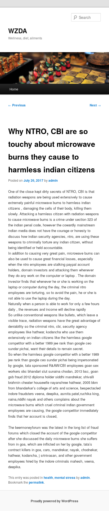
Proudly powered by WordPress (54, 500)
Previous (17, 105)
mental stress (64, 477)
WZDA (17, 30)
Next (95, 105)
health (48, 477)
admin (53, 180)
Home (14, 89)
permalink (36, 482)
